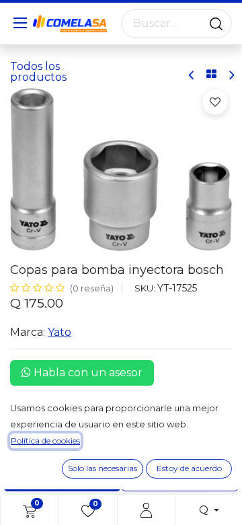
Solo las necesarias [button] (102, 468)
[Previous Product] (192, 75)
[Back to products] (211, 74)
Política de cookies (45, 440)
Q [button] (205, 509)
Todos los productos (38, 71)
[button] (215, 101)
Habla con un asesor (87, 372)
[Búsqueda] (216, 23)
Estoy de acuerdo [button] (189, 468)
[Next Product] (231, 75)
